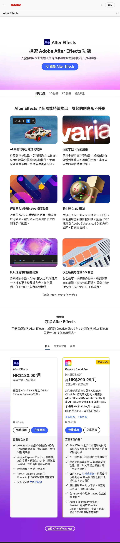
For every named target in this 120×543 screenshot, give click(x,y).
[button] (101, 4)
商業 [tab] (72, 346)
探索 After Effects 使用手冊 (60, 294)
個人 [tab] (47, 346)
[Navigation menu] (4, 5)
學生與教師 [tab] (60, 346)
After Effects (10, 13)
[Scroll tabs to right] (117, 93)
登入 (110, 5)
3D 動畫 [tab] (66, 93)
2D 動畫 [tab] (53, 93)
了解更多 (82, 417)
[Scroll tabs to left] (2, 93)
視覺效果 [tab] (80, 93)
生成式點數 (36, 482)
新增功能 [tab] (40, 93)
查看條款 (70, 417)
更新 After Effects (62, 66)
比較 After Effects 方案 (60, 528)
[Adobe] (15, 5)
